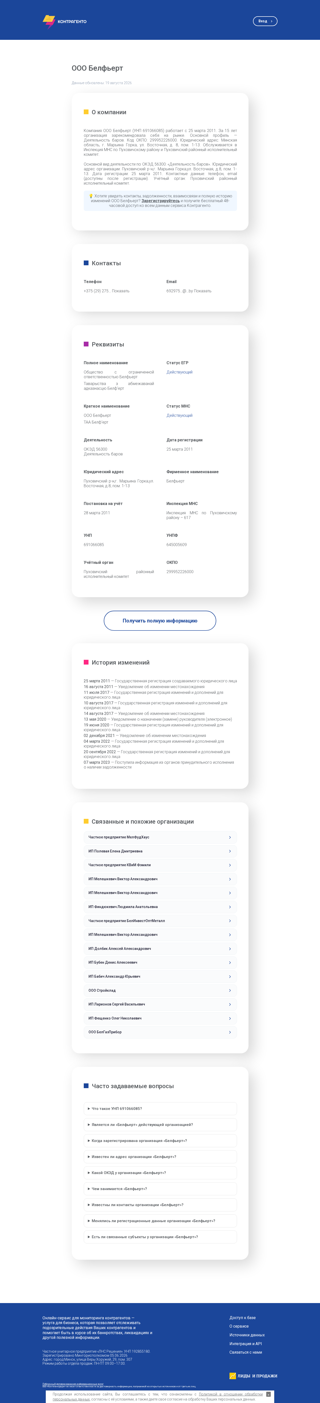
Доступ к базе (243, 1318)
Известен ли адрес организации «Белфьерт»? (134, 1157)
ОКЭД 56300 (95, 449)
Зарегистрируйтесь (161, 200)
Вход (262, 21)
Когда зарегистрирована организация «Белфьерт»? (139, 1140)
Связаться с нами (246, 1352)
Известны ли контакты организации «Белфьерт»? (138, 1205)
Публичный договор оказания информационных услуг (73, 1383)
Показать (121, 291)
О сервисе (239, 1326)
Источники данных (247, 1335)
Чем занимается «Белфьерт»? (119, 1189)
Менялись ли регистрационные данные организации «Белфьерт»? (153, 1221)
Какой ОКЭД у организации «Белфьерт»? (129, 1173)
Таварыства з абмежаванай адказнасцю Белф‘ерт (119, 386)
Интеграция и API (246, 1344)
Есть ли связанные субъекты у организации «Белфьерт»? (145, 1237)
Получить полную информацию (160, 621)
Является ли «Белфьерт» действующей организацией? (142, 1124)
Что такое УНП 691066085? (117, 1108)
